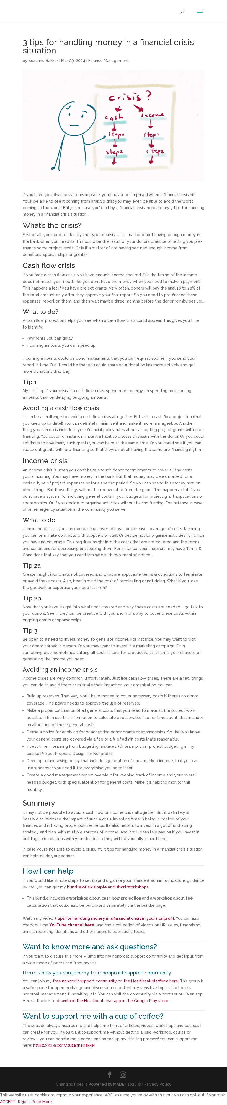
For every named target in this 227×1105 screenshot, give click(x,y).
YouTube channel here (71, 925)
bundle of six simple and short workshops (107, 887)
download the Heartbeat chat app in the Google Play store (112, 1001)
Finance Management (108, 60)
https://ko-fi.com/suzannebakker (64, 1045)
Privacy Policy (157, 1084)
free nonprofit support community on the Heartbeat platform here (115, 981)
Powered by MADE (106, 1084)
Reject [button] (24, 1101)
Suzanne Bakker (43, 60)
